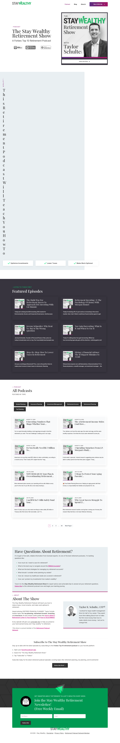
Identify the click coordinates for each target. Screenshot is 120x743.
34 (62, 525)
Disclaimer (50, 733)
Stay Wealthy (21, 3)
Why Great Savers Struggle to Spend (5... (88, 501)
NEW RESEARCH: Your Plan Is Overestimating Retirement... (40, 475)
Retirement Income (73, 404)
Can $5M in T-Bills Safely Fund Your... (40, 501)
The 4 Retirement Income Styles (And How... (89, 423)
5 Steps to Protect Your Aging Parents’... (88, 475)
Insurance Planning (36, 404)
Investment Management (54, 404)
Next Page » (68, 526)
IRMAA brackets (54, 566)
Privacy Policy (59, 733)
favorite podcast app (28, 650)
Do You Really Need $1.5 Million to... (40, 449)
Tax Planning (20, 409)
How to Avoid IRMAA (47, 617)
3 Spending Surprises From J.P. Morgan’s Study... (89, 449)
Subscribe (18, 586)
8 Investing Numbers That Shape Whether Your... (38, 423)
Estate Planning (20, 404)
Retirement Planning (90, 404)
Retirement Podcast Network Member (77, 733)
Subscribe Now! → (60, 665)
